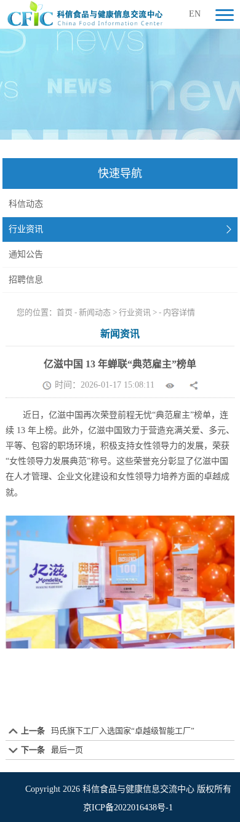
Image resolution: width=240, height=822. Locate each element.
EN (195, 13)
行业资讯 (26, 229)
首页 (65, 312)
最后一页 (67, 749)
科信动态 (26, 204)
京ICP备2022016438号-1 (128, 807)
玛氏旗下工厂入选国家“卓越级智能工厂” (122, 730)
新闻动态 (95, 312)
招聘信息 (26, 279)
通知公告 (26, 254)
